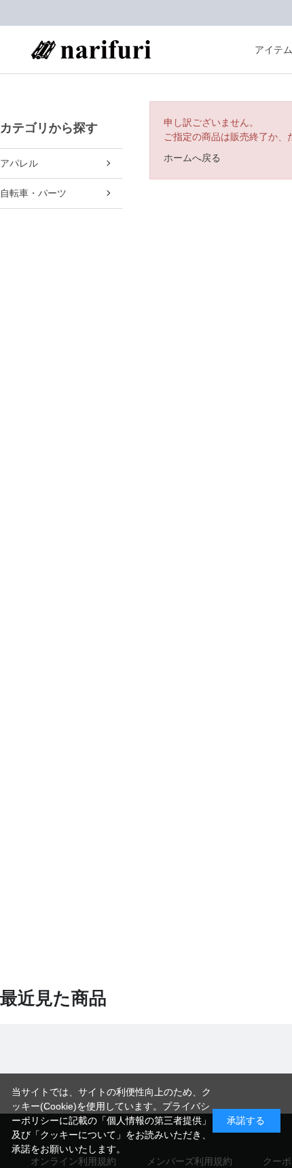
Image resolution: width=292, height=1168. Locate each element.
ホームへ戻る (192, 157)
